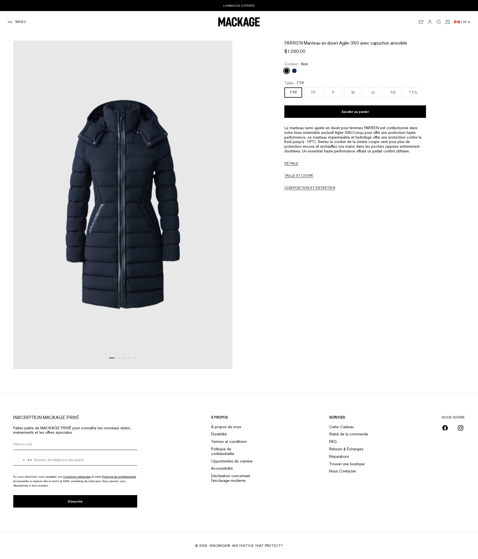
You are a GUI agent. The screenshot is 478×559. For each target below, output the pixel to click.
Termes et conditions (229, 441)
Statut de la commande (348, 433)
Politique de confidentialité (119, 477)
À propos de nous (226, 426)
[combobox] (23, 460)
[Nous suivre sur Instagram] (460, 428)
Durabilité (219, 433)
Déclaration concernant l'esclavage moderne (230, 478)
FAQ (333, 441)
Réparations (339, 456)
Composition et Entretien (309, 188)
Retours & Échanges (346, 448)
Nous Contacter (342, 471)
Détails (291, 163)
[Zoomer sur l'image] (221, 355)
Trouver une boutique (347, 463)
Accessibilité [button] (222, 468)
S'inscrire (75, 501)
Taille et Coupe (298, 175)
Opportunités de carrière (232, 461)
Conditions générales (77, 477)
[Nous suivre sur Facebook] (445, 428)
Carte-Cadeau (341, 426)
